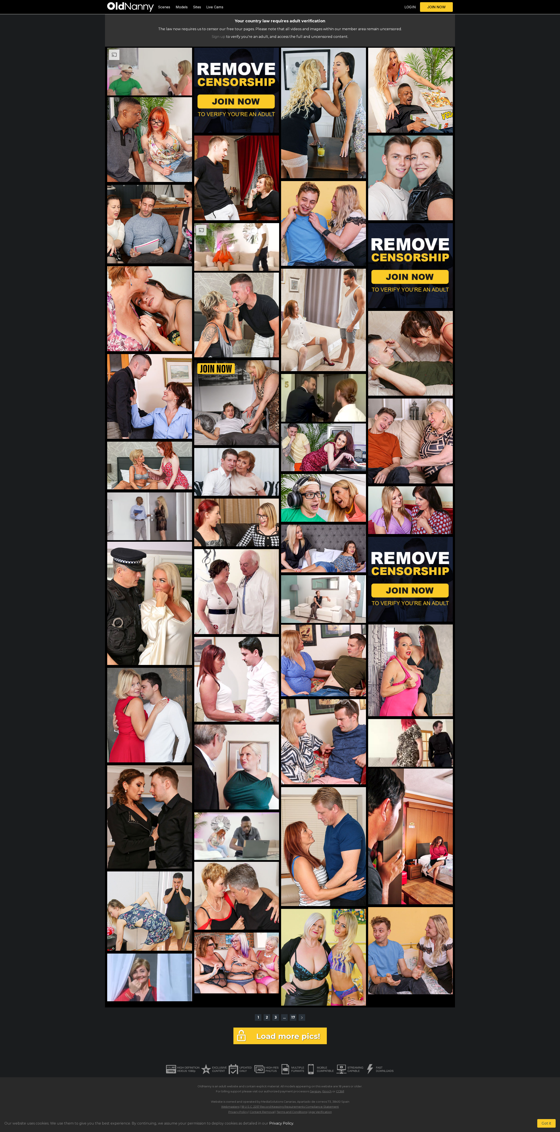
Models (182, 7)
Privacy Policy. (281, 1123)
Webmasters (230, 1106)
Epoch (327, 1091)
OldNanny (205, 1086)
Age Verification (320, 1112)
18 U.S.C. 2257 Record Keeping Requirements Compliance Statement (290, 1106)
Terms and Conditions (292, 1112)
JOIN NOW (436, 7)
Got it (546, 1123)
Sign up (218, 37)
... (284, 1017)
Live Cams (214, 7)
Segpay (315, 1091)
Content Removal (262, 1112)
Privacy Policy (238, 1112)
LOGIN (410, 7)
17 (293, 1017)
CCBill (340, 1091)
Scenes (164, 7)
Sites (197, 7)
